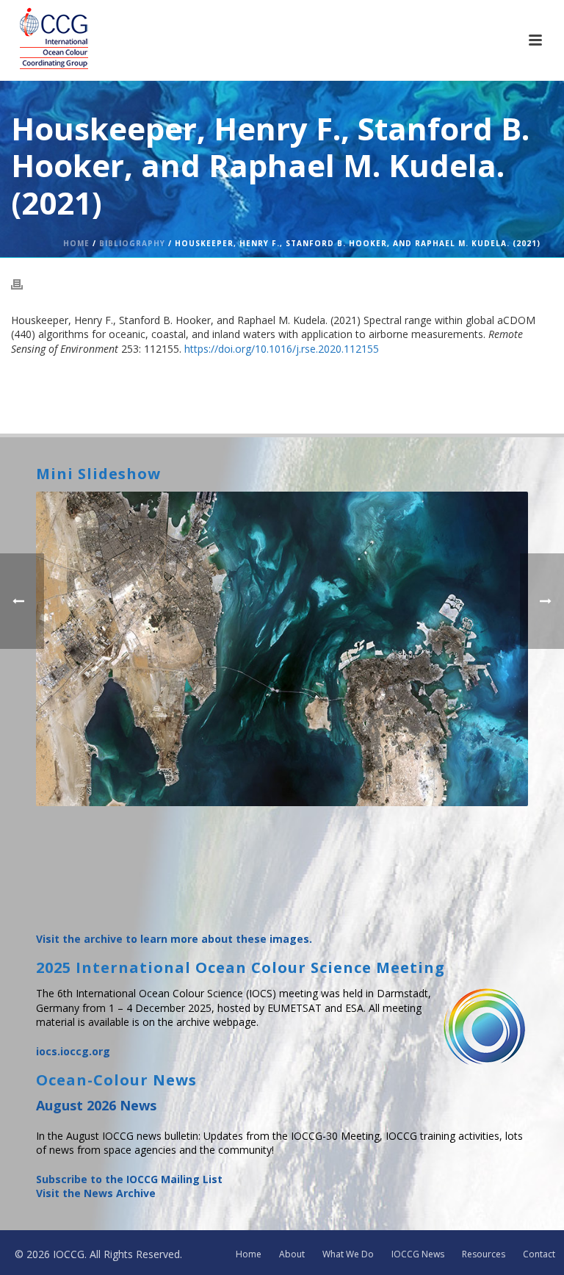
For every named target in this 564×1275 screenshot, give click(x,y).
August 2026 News (96, 1105)
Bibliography (132, 243)
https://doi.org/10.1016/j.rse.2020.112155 (281, 349)
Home (76, 243)
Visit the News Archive (96, 1193)
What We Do (348, 1254)
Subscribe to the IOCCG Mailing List (129, 1179)
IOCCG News (417, 1254)
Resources (483, 1254)
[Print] (24, 283)
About (292, 1254)
